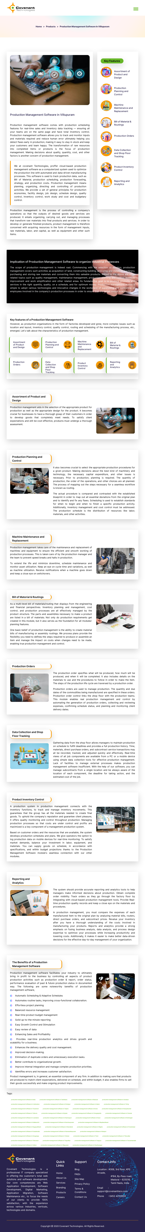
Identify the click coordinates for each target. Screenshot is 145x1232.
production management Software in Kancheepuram (58, 1122)
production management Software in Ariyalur (54, 1113)
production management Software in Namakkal (59, 1127)
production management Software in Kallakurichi (25, 1122)
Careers (60, 1197)
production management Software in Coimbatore (25, 1104)
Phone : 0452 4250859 (111, 1196)
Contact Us (81, 1196)
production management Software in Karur (88, 1118)
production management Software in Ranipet (93, 1131)
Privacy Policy (82, 1183)
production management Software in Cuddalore (25, 1118)
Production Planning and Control (121, 91)
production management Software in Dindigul (57, 1104)
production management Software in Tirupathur (56, 1140)
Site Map (79, 1179)
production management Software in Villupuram (55, 1145)
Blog (77, 1169)
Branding (61, 1187)
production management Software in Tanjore (56, 1108)
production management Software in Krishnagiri (118, 1118)
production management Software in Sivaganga (25, 1136)
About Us (61, 1177)
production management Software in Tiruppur (88, 1140)
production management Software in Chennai (118, 1113)
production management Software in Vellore (24, 1145)
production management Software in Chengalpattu (86, 1113)
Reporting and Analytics (122, 183)
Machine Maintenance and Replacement (123, 108)
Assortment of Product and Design (122, 74)
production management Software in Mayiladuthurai (93, 1122)
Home (39, 26)
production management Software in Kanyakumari (116, 1108)
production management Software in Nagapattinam (26, 1127)
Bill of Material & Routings (122, 123)
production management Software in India (23, 1099)
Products (51, 26)
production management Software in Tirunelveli (25, 1108)
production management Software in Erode (85, 1108)
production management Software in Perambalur (121, 1127)
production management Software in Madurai (85, 1099)
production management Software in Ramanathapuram (60, 1131)
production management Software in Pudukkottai (25, 1131)
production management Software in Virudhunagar (87, 1145)
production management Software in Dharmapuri (57, 1118)
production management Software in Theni (85, 1136)
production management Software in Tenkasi (56, 1136)
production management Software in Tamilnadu (53, 1099)
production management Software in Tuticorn (24, 1113)
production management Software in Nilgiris (90, 1127)
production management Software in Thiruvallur (116, 1136)
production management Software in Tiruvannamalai (120, 1140)
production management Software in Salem (87, 1104)
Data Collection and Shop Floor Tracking (122, 153)
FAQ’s (77, 1174)
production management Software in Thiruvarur (25, 1140)
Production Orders (124, 135)
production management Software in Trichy (116, 1104)
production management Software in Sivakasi (115, 1099)
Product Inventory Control (124, 168)
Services (60, 1182)
